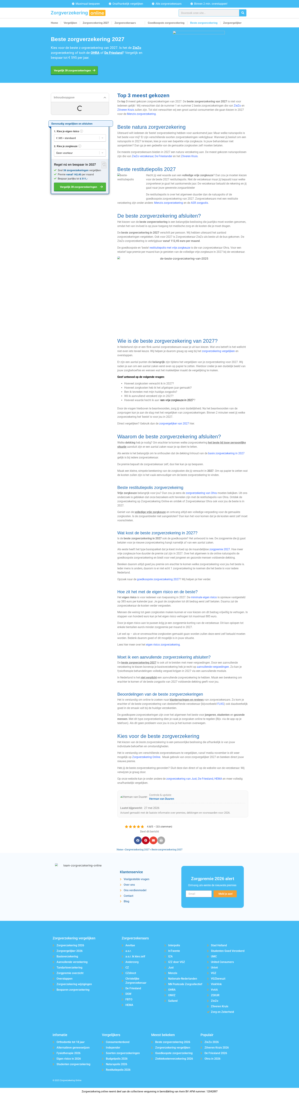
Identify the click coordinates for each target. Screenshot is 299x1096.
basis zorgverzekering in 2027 (226, 453)
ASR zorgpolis (199, 202)
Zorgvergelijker (232, 22)
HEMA (218, 778)
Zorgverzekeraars (125, 22)
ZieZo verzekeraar (142, 156)
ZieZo (237, 105)
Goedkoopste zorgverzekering (166, 22)
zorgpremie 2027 (219, 549)
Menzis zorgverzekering (141, 114)
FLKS (220, 703)
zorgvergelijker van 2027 (174, 423)
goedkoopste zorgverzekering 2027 (158, 579)
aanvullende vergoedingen (213, 666)
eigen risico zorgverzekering (163, 644)
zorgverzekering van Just (181, 778)
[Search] (242, 13)
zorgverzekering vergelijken (218, 351)
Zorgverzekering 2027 (96, 22)
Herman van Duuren (161, 798)
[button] (105, 97)
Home (54, 22)
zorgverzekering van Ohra (201, 493)
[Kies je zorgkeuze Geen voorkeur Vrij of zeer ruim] (80, 152)
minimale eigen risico (204, 597)
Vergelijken (70, 22)
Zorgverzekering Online (146, 757)
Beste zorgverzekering (204, 22)
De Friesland (205, 778)
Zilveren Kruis (125, 109)
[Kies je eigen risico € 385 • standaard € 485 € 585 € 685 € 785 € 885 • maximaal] (80, 137)
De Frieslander (163, 156)
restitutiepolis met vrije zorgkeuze (170, 247)
